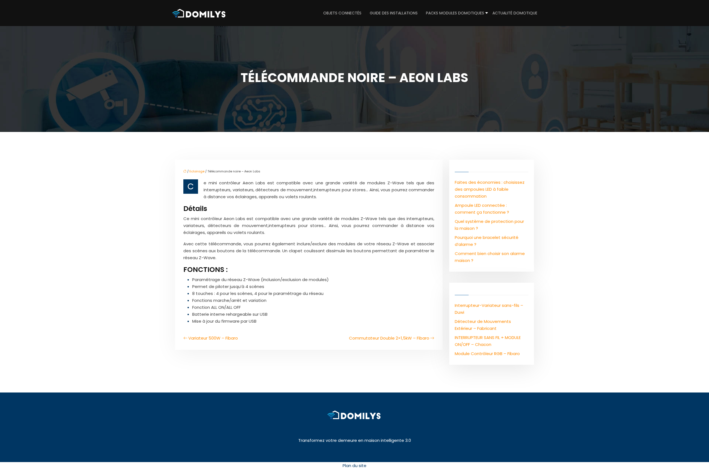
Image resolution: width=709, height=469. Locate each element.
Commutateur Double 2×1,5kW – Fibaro (389, 338)
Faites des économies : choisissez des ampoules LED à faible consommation (490, 189)
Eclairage (196, 171)
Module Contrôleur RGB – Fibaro (487, 353)
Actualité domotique (514, 13)
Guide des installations (394, 13)
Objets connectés (342, 13)
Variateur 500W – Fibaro (213, 338)
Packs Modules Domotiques (455, 13)
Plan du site (354, 465)
